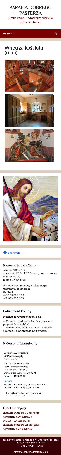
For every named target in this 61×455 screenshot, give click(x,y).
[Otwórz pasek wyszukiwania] (56, 33)
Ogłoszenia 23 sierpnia (17, 428)
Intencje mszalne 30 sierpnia (21, 412)
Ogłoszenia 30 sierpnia (17, 416)
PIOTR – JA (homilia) (16, 420)
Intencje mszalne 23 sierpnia (21, 424)
